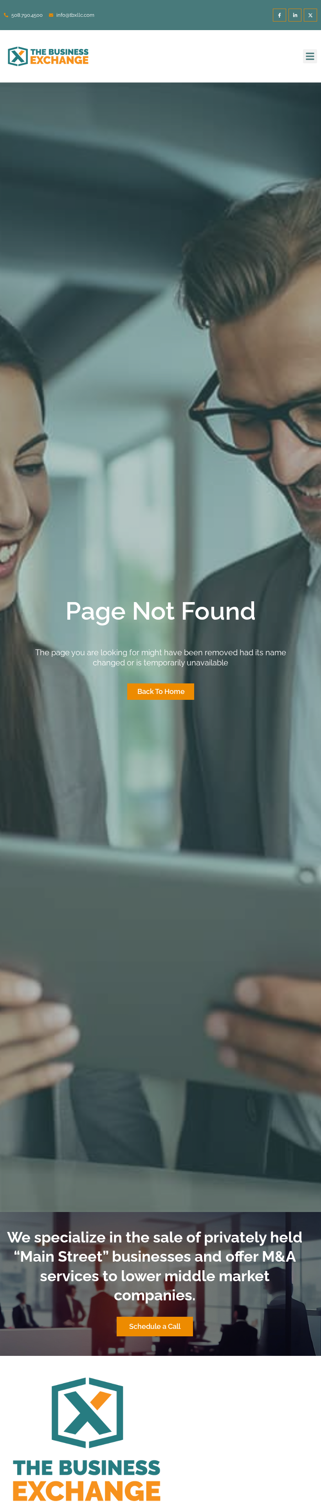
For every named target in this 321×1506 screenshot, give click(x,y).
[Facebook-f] (279, 15)
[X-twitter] (310, 15)
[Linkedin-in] (295, 15)
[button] (310, 56)
